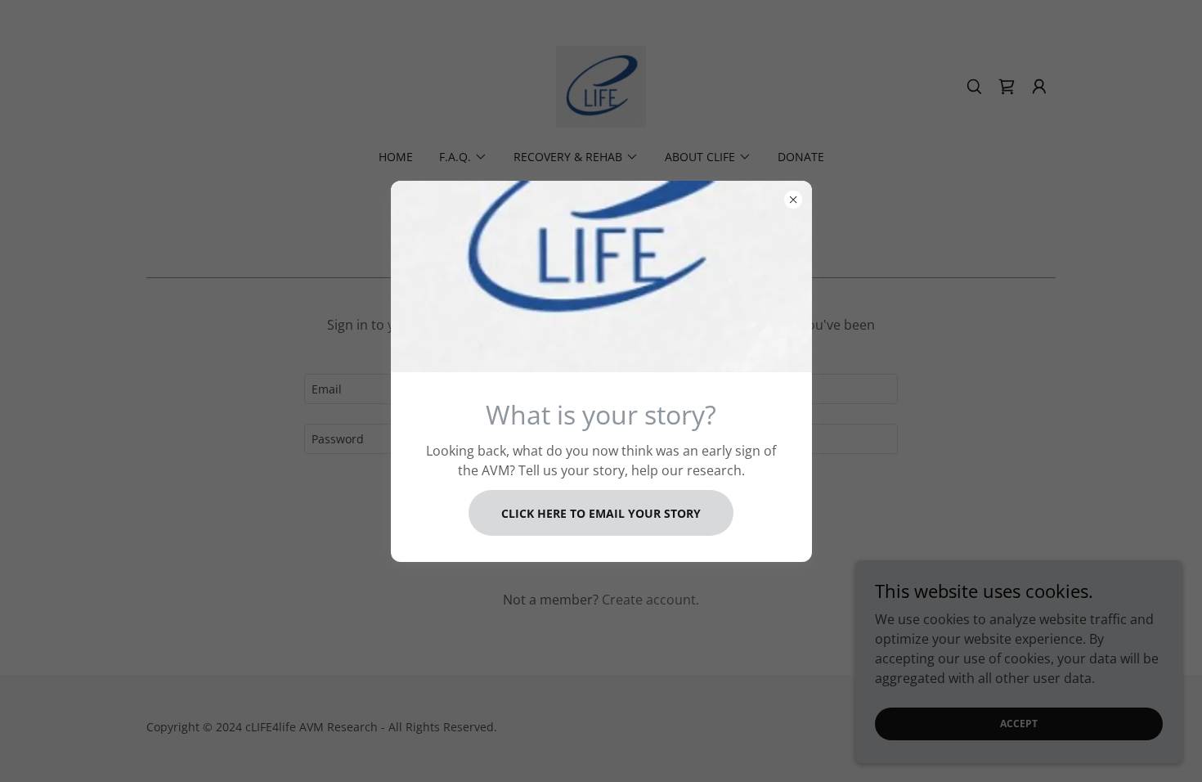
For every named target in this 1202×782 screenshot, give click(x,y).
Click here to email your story (601, 513)
